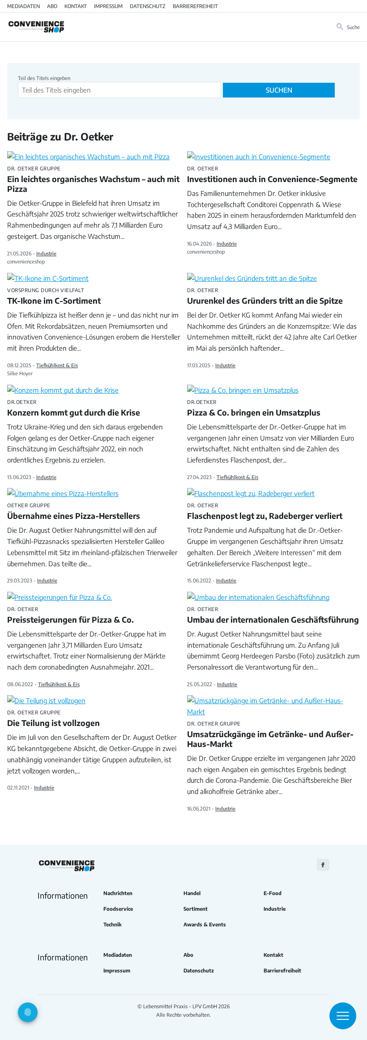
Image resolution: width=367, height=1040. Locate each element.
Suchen (279, 90)
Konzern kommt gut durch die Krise (73, 408)
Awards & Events (205, 924)
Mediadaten (23, 6)
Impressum (108, 6)
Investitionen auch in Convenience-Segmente (272, 175)
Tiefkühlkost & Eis (57, 365)
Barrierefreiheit (195, 6)
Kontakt (75, 6)
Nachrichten (117, 893)
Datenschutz (148, 6)
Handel (192, 893)
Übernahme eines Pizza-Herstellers (73, 512)
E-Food (273, 893)
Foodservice (118, 908)
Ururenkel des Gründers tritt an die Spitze (265, 297)
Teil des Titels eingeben (45, 78)
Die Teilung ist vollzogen (53, 719)
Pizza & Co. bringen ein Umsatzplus (253, 408)
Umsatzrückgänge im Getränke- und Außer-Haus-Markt (270, 735)
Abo (52, 6)
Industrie (46, 253)
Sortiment (196, 908)
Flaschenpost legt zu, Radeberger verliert (264, 512)
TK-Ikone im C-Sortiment (54, 297)
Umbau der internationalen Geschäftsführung (273, 615)
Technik (112, 924)
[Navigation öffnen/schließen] (342, 1015)
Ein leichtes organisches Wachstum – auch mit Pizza (93, 180)
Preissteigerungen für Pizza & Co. (70, 615)
